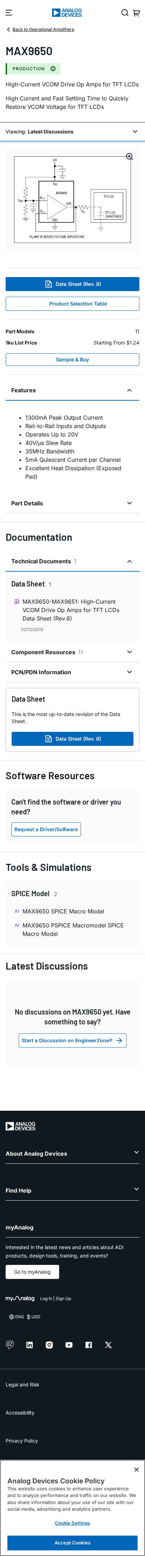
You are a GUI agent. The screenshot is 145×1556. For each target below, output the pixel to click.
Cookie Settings (72, 1523)
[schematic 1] (72, 200)
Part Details (27, 503)
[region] (72, 1508)
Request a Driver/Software (46, 829)
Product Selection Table (78, 304)
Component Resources (47, 652)
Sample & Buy (72, 359)
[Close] (136, 1469)
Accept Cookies (72, 1542)
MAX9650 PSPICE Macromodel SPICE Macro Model (73, 929)
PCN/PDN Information (41, 672)
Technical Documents (43, 561)
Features (23, 390)
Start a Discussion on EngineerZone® (67, 1040)
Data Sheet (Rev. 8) (78, 284)
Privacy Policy (22, 1441)
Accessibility (20, 1413)
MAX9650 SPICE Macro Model (63, 911)
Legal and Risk (22, 1384)
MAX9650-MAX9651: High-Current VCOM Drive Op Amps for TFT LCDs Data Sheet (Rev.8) (71, 610)
